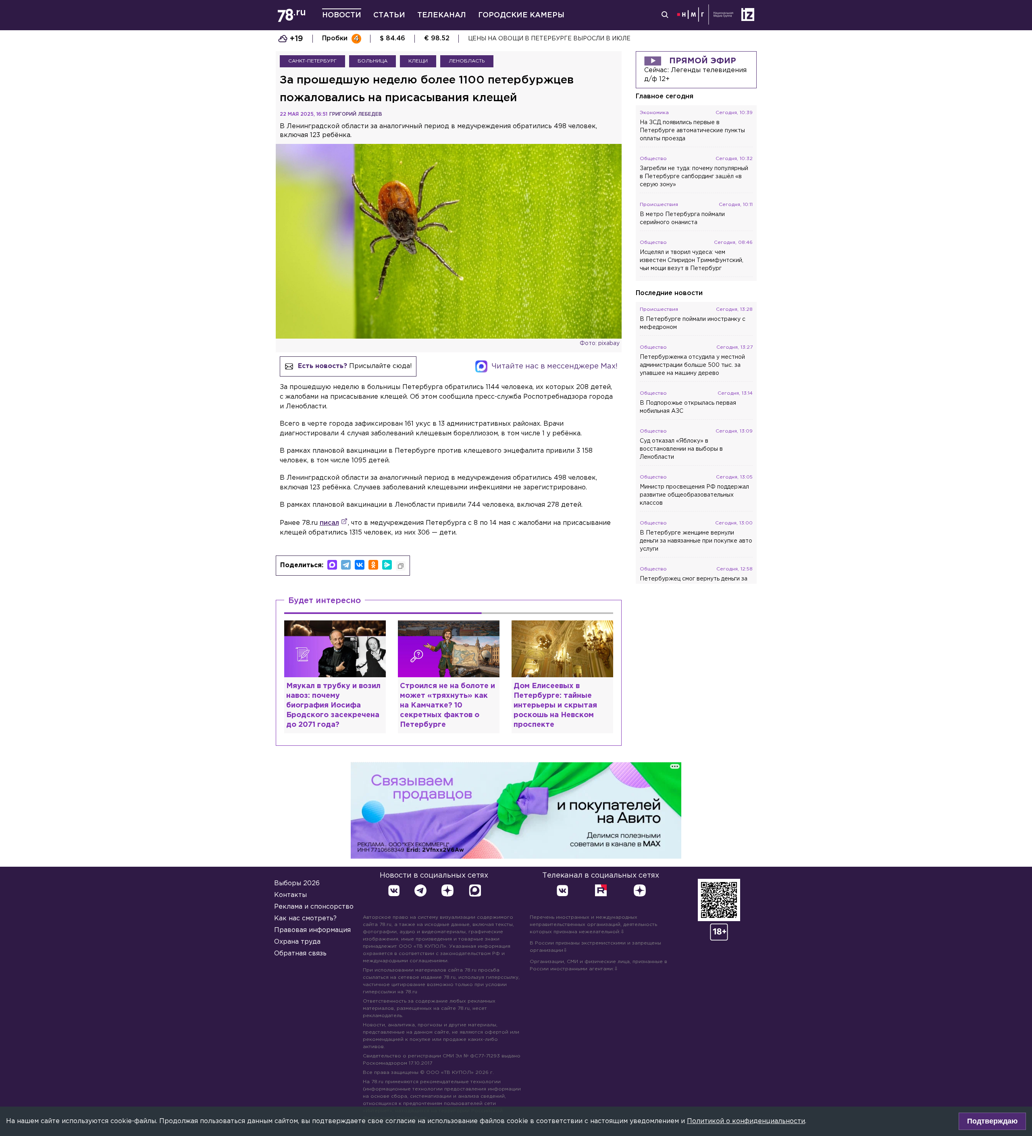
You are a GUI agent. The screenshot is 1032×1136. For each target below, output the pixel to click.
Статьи (389, 15)
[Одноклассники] (373, 565)
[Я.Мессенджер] (387, 565)
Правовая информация (312, 930)
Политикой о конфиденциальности (746, 1121)
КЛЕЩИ (418, 61)
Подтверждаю (992, 1121)
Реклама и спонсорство (314, 907)
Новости (341, 15)
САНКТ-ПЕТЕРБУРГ (312, 61)
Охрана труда (297, 942)
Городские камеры (521, 15)
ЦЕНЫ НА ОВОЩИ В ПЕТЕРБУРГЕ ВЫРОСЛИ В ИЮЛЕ (549, 38)
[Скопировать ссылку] (401, 566)
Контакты (290, 895)
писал (329, 523)
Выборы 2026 (297, 883)
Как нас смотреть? (305, 918)
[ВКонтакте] (359, 565)
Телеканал (441, 15)
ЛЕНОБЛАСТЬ (467, 61)
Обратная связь (300, 954)
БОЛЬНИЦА (372, 61)
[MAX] (332, 565)
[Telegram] (346, 565)
